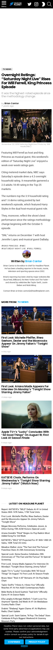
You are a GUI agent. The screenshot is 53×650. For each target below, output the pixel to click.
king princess (10, 245)
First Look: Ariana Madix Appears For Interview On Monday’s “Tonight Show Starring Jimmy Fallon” (25, 389)
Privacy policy (37, 641)
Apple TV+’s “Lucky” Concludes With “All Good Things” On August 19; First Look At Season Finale (25, 435)
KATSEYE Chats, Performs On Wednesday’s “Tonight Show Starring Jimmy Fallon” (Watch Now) (25, 480)
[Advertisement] (26, 36)
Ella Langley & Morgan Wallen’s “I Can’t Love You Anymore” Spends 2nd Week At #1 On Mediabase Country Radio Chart (24, 602)
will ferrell (35, 248)
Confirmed (14, 641)
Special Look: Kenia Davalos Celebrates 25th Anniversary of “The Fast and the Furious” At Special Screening (25, 557)
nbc (23, 245)
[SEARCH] (49, 4)
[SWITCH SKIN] (43, 4)
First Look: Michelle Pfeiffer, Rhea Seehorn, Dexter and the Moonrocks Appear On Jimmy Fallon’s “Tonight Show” (24, 342)
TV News (23, 302)
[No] (24, 646)
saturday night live (14, 248)
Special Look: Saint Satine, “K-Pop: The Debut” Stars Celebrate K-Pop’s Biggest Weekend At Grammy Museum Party (25, 618)
